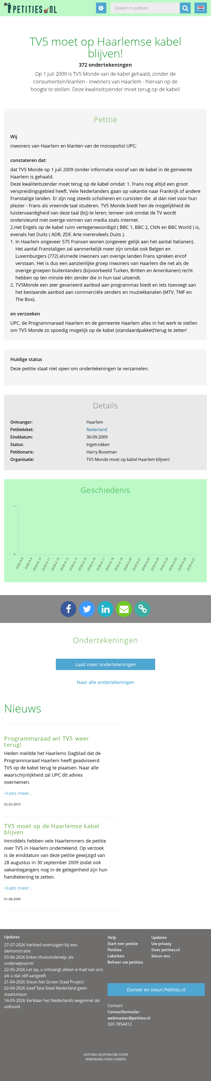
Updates (159, 937)
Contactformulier (123, 1011)
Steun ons (160, 955)
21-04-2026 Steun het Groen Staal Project (44, 982)
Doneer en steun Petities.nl (156, 989)
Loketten (116, 955)
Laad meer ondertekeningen (105, 664)
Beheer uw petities (125, 962)
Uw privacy (161, 943)
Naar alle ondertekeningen (105, 682)
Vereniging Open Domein (105, 1059)
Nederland (96, 429)
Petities (114, 949)
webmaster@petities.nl (129, 1017)
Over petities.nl (165, 949)
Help (112, 937)
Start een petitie (123, 943)
